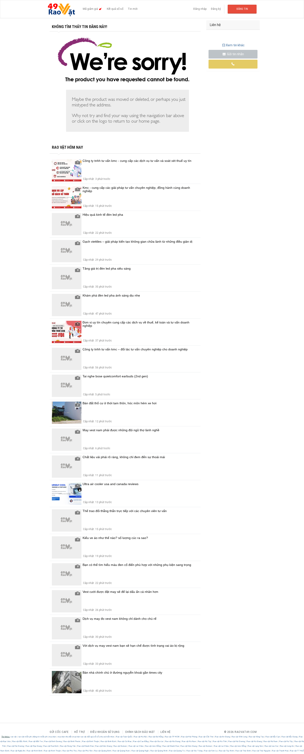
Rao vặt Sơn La (211, 751)
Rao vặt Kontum (120, 746)
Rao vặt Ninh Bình (34, 751)
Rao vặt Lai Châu (136, 746)
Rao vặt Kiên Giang (103, 746)
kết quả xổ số (93, 737)
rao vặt (13, 737)
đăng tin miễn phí (40, 737)
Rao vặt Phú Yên (85, 751)
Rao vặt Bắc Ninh (20, 741)
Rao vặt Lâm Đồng (152, 746)
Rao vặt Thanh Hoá (280, 751)
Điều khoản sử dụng (105, 732)
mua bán (52, 737)
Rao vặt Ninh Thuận (52, 751)
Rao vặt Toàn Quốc (124, 737)
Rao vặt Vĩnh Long (239, 737)
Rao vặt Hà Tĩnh (219, 741)
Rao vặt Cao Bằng (141, 741)
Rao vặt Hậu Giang (34, 746)
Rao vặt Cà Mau (124, 741)
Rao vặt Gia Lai (157, 741)
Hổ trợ (79, 732)
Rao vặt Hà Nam (189, 741)
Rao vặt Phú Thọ (69, 751)
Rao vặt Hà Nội (140, 737)
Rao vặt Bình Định (108, 741)
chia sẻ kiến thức (107, 737)
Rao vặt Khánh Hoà (85, 746)
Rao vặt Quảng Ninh (159, 751)
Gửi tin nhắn (235, 54)
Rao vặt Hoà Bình (51, 746)
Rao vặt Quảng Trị (177, 751)
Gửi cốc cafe (59, 732)
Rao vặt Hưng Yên (67, 746)
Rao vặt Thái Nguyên (261, 751)
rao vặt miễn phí (25, 737)
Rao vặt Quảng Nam (121, 751)
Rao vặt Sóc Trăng (194, 751)
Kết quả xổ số (115, 8)
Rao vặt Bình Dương (53, 741)
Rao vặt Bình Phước (72, 741)
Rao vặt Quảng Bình (102, 751)
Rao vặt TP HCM (172, 737)
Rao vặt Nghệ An (18, 751)
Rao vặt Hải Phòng (189, 737)
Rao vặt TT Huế (297, 751)
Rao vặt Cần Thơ (206, 737)
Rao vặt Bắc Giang (289, 737)
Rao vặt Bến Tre (35, 741)
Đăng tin (242, 8)
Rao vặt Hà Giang (172, 741)
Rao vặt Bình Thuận (90, 741)
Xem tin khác (235, 45)
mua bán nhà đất (65, 737)
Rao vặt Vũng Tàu (256, 737)
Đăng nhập (200, 8)
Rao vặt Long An (286, 746)
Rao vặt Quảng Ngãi (140, 751)
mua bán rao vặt (79, 737)
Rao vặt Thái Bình (243, 751)
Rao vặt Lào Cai (271, 746)
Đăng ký (216, 8)
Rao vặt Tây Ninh (226, 751)
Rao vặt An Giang (223, 737)
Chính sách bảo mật (140, 732)
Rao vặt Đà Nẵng (156, 737)
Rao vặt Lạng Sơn (255, 746)
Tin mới (133, 8)
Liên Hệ (165, 732)
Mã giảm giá (91, 8)
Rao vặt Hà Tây (204, 741)
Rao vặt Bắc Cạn (273, 737)
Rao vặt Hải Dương (237, 741)
